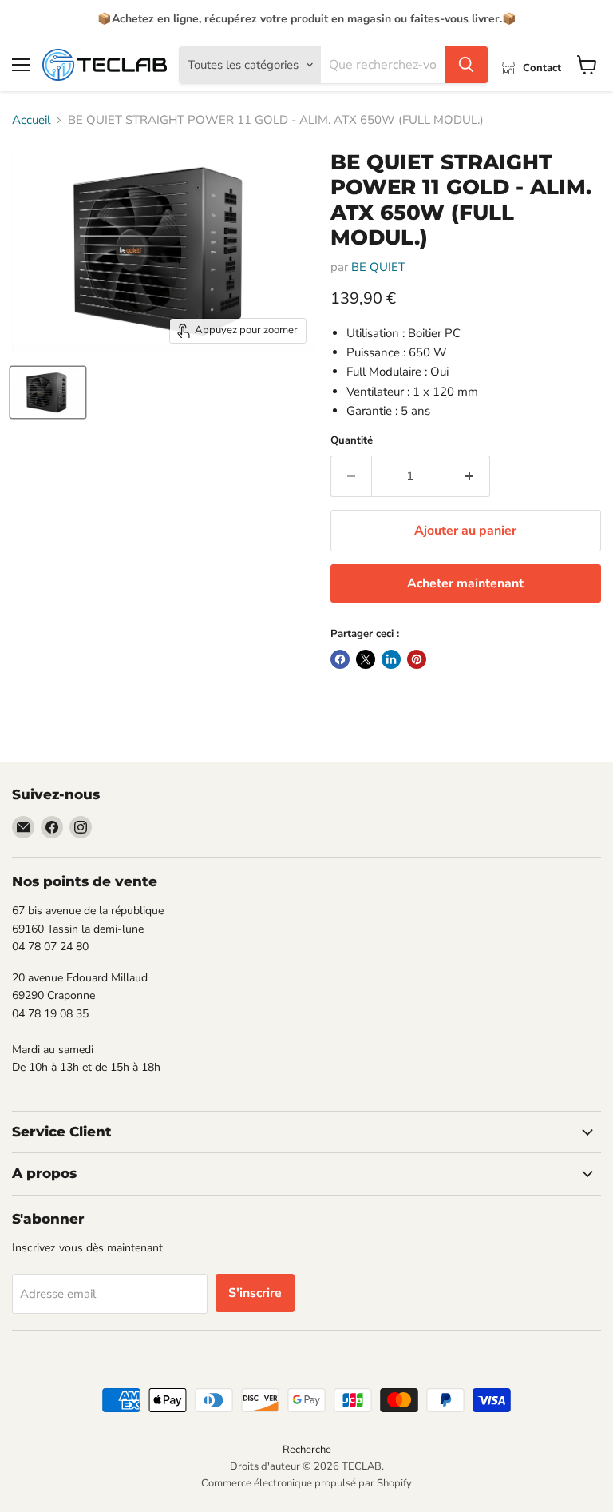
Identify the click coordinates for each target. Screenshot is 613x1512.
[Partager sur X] (365, 659)
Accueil (31, 120)
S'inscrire (255, 1293)
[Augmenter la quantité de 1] (469, 476)
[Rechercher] (466, 64)
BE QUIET (378, 267)
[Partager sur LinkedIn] (391, 659)
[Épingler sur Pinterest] (416, 659)
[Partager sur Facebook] (340, 659)
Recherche (307, 1449)
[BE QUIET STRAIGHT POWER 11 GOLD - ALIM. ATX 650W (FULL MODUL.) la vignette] (47, 392)
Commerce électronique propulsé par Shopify (306, 1483)
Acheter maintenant (465, 583)
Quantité (351, 441)
